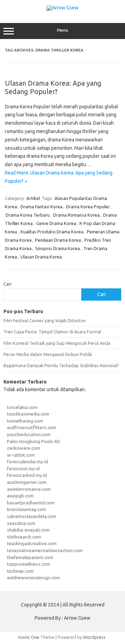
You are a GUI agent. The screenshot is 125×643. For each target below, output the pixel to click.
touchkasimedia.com (28, 414)
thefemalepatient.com (30, 557)
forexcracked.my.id (27, 475)
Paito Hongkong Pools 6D (33, 441)
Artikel (33, 198)
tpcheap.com (20, 571)
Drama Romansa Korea (76, 214)
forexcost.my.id (23, 468)
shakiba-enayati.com (28, 530)
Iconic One (28, 637)
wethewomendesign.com (33, 577)
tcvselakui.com (22, 407)
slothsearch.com (24, 537)
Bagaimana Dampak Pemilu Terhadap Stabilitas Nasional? (61, 365)
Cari (7, 283)
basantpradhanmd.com (31, 502)
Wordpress (94, 637)
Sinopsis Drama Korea (57, 248)
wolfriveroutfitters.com (31, 427)
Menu (62, 30)
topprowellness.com (28, 564)
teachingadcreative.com (32, 543)
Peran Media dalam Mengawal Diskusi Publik (47, 354)
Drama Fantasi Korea (41, 206)
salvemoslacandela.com (31, 516)
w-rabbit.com (21, 455)
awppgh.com (20, 495)
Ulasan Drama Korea (41, 256)
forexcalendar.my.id (27, 461)
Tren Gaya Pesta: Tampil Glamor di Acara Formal (52, 331)
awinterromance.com (29, 489)
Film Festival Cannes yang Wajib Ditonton (44, 320)
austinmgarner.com (27, 482)
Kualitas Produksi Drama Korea (51, 231)
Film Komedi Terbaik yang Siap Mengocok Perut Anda (56, 343)
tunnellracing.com (25, 421)
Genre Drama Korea (56, 223)
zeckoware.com (23, 448)
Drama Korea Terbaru (28, 214)
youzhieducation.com (29, 434)
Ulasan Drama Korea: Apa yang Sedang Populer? (53, 87)
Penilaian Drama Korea (58, 240)
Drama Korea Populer (88, 206)
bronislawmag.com (26, 509)
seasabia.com (21, 523)
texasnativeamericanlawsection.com (45, 550)
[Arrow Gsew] (62, 7)
